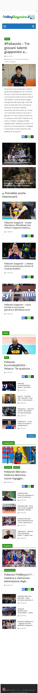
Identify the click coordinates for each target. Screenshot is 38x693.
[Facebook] (23, 136)
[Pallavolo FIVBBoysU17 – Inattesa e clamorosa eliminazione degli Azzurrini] (19, 558)
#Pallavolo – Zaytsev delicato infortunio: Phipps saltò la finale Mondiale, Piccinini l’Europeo (18, 183)
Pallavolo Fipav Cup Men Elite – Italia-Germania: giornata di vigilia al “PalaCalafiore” (25, 598)
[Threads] (32, 136)
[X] (26, 136)
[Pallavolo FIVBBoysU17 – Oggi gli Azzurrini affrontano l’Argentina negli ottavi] (9, 625)
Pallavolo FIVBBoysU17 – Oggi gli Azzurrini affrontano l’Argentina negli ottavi (25, 623)
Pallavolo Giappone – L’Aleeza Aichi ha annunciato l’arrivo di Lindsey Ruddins (18, 266)
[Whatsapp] (29, 136)
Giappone (9, 59)
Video (6, 357)
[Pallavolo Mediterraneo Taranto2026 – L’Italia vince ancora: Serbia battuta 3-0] (9, 612)
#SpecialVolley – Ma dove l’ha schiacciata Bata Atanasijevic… (17, 161)
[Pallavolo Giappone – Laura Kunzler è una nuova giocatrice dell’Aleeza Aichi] (19, 285)
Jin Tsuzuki (16, 59)
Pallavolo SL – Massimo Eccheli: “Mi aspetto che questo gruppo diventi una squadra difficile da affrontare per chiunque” (26, 411)
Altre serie (8, 467)
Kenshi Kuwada (23, 59)
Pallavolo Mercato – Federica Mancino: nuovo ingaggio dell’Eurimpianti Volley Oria (17, 475)
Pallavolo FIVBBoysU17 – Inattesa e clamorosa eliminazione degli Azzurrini (19, 578)
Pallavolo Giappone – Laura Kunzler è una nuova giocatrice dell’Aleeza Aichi (17, 307)
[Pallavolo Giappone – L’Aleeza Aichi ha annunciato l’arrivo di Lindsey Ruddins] (19, 244)
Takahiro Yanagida (10, 62)
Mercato (16, 467)
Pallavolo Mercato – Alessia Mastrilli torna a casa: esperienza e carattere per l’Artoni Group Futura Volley (25, 521)
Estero (7, 39)
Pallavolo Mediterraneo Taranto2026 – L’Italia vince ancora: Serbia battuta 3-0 (25, 611)
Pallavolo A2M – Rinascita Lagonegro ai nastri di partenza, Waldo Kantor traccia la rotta (26, 495)
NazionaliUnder (10, 570)
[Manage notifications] (3, 689)
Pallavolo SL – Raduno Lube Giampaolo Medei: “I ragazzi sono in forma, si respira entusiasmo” (25, 533)
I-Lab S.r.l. (18, 690)
